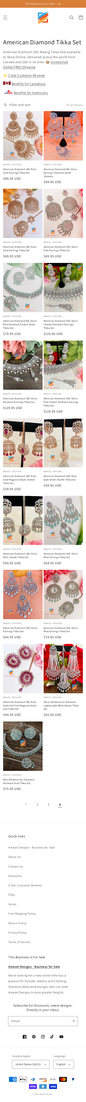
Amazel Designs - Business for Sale (31, 847)
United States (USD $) (28, 1064)
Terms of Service (19, 942)
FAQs (11, 895)
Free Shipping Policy (22, 913)
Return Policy (17, 923)
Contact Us (15, 866)
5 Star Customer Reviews (26, 75)
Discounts (15, 876)
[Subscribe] (73, 1021)
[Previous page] (26, 804)
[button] (5, 17)
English (61, 1064)
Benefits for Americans (31, 93)
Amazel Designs (45, 1094)
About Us (14, 857)
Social (12, 904)
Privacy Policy (17, 932)
